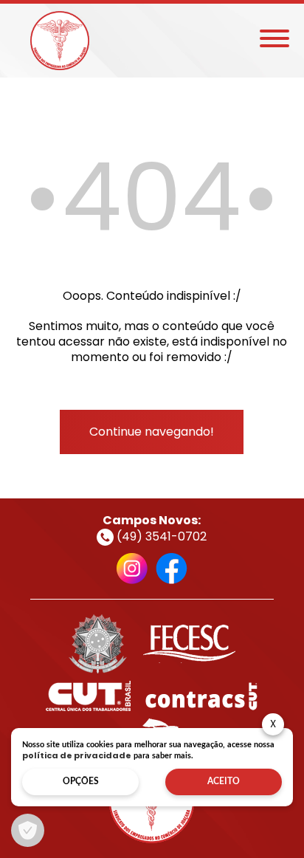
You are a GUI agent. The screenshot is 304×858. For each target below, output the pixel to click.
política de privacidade (76, 755)
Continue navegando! (151, 431)
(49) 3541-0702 (160, 536)
